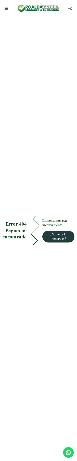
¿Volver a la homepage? (58, 236)
